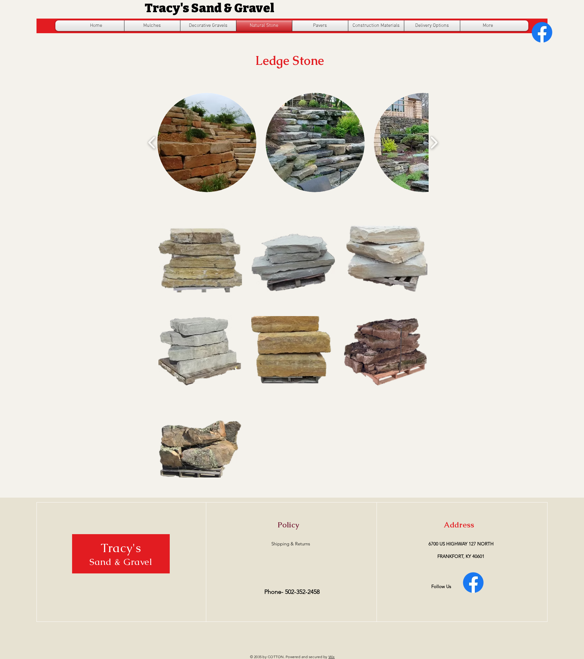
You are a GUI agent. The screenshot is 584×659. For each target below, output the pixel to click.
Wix (331, 656)
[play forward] (434, 142)
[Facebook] (542, 32)
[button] (206, 142)
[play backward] (152, 142)
